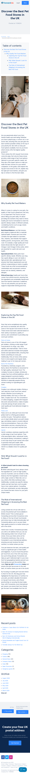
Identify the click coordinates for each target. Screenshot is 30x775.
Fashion (4, 656)
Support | (9, 765)
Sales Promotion (7, 666)
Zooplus (3, 387)
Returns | (15, 765)
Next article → (22, 712)
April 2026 (5, 688)
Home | (3, 764)
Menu (25, 3)
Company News (6, 661)
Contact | (4, 765)
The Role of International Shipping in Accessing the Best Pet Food (17, 67)
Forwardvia (18, 564)
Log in (18, 3)
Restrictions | (18, 764)
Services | (12, 764)
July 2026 (5, 680)
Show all (3, 693)
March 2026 (5, 690)
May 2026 (5, 685)
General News (6, 659)
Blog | (7, 764)
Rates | (24, 764)
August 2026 (6, 678)
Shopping (5, 654)
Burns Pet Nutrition (7, 364)
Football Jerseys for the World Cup (12, 644)
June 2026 (5, 683)
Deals (4, 664)
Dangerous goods (7, 669)
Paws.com (4, 411)
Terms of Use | (14, 767)
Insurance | (21, 765)
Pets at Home (5, 340)
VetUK (3, 430)
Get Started (15, 743)
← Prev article (8, 711)
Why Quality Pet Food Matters (16, 53)
